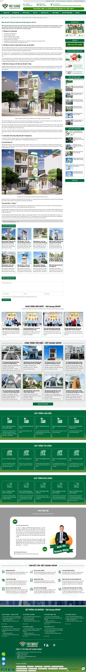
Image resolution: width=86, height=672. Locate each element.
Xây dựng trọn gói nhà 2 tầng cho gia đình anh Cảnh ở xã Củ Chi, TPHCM (32, 362)
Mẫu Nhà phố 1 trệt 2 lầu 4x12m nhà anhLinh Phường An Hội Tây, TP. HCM (40, 243)
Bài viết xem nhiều (67, 12)
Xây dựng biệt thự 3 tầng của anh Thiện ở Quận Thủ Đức (32, 391)
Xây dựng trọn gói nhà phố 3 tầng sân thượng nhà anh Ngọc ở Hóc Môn (75, 391)
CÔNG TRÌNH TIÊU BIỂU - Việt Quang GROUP (43, 343)
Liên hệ (77, 12)
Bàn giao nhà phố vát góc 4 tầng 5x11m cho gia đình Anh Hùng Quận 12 (72, 330)
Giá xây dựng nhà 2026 (42, 668)
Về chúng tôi (15, 12)
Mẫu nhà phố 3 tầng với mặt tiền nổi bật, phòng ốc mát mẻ (19, 22)
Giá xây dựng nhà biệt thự (53, 668)
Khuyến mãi (69, 1)
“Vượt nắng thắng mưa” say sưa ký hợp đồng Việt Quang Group (10, 329)
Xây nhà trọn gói (30, 666)
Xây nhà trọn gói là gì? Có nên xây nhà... (78, 152)
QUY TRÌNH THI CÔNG (43, 446)
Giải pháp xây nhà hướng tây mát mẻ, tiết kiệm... (78, 146)
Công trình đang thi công (4, 670)
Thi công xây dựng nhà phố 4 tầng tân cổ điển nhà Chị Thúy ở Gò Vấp (74, 362)
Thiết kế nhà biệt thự (38, 666)
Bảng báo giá (45, 12)
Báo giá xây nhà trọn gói (78, 79)
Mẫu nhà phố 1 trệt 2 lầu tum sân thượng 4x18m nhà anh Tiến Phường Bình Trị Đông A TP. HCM (24, 243)
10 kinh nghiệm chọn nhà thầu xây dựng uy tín (78, 132)
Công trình (55, 12)
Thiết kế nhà (26, 12)
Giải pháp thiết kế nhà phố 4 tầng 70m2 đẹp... (78, 172)
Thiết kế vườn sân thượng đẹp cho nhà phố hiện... (78, 139)
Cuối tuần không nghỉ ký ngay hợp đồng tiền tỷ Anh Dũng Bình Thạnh (31, 329)
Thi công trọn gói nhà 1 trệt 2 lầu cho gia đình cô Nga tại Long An (53, 362)
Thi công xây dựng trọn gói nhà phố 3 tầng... (78, 121)
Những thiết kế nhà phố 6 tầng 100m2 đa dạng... (78, 159)
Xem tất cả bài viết (43, 404)
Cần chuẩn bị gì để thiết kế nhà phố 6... (78, 165)
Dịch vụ (35, 12)
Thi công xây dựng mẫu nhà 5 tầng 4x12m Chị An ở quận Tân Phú (10, 362)
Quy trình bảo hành (43, 478)
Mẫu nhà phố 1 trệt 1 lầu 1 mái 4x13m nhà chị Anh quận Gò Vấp (8, 266)
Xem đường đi (4, 623)
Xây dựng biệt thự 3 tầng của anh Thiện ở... (78, 107)
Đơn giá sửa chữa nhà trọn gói (22, 668)
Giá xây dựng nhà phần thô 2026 (57, 666)
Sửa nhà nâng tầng (32, 670)
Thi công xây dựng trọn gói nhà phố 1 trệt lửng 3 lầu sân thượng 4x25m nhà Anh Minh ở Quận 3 (10, 392)
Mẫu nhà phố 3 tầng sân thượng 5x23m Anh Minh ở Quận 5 (40, 266)
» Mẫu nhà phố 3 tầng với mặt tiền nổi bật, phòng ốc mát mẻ (33, 17)
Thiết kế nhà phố (47, 666)
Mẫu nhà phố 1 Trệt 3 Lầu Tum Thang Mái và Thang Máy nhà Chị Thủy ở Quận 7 (24, 266)
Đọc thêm (26, 545)
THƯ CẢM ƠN (43, 511)
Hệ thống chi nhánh (50, 1)
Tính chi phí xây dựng (60, 1)
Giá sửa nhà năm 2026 (32, 668)
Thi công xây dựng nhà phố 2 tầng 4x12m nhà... (78, 87)
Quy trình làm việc (43, 413)
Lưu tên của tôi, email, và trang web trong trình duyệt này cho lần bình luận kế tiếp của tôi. (20, 296)
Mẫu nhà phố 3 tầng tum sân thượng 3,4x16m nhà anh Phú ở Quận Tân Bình (56, 243)
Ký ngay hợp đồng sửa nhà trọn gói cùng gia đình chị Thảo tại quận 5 (51, 329)
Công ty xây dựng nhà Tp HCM (22, 670)
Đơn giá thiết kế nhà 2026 (21, 666)
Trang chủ (6, 12)
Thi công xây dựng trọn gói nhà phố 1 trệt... (78, 93)
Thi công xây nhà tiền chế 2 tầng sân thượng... (78, 100)
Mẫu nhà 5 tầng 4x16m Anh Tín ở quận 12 (55, 265)
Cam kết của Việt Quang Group (43, 565)
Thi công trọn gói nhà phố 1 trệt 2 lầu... (77, 114)
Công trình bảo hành (11, 670)
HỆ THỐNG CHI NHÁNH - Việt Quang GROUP (43, 610)
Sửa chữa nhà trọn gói (63, 668)
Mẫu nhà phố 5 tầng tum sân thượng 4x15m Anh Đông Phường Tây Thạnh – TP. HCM (8, 243)
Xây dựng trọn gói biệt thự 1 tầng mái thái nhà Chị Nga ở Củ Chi (53, 391)
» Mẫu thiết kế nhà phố (15, 17)
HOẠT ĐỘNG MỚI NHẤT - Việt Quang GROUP (43, 306)
